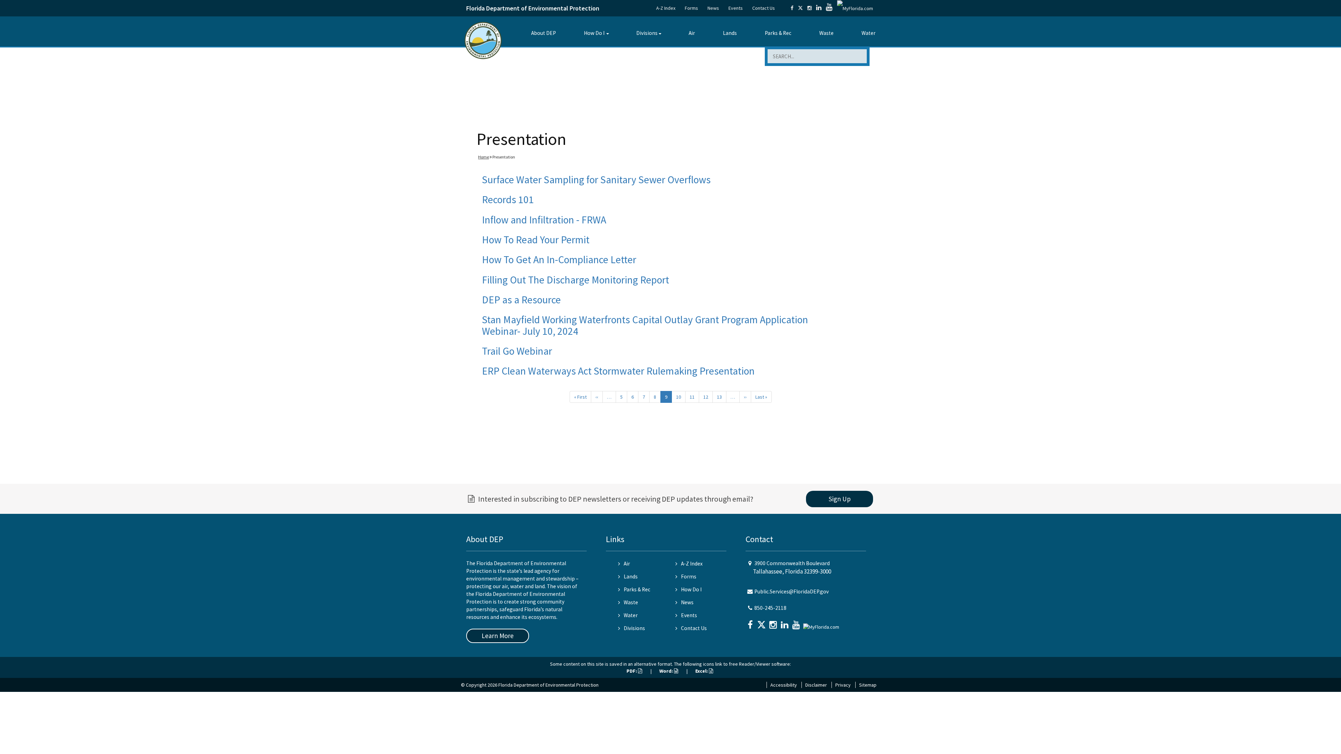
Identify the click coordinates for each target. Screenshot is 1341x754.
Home (483, 157)
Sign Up (840, 499)
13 (719, 397)
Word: (666, 671)
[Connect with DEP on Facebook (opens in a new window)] (792, 8)
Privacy (843, 685)
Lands (730, 33)
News (713, 8)
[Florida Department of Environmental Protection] (483, 40)
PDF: (632, 671)
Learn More (498, 635)
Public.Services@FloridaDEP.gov (791, 591)
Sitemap (868, 685)
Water (868, 33)
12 (705, 397)
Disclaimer (816, 685)
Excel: (702, 671)
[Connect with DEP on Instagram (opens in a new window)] (809, 8)
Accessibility (783, 685)
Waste (826, 33)
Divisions (647, 33)
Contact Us (763, 8)
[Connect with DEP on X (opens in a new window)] (800, 8)
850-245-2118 (770, 608)
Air (692, 33)
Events (735, 8)
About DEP (543, 33)
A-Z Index (665, 8)
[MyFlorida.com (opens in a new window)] (855, 8)
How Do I (594, 33)
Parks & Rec (778, 33)
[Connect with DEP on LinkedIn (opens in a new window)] (818, 8)
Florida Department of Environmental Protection (532, 8)
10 (678, 397)
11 (692, 397)
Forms (691, 8)
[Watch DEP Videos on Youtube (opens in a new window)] (829, 8)
